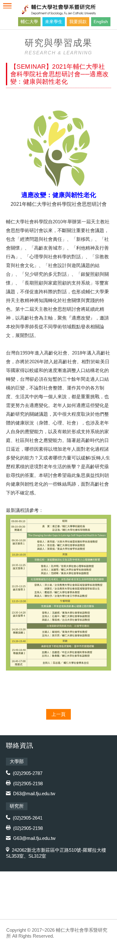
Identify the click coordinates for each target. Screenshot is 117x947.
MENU (7, 5)
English (101, 21)
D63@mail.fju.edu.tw (34, 793)
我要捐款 (78, 21)
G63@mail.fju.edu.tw (34, 838)
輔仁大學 (29, 21)
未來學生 (53, 21)
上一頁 (58, 714)
